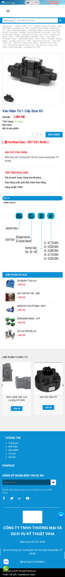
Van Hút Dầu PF (48, 396)
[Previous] (2, 392)
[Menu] (8, 11)
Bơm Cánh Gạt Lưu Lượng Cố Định (16, 398)
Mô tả (6, 198)
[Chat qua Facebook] (61, 515)
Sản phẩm (13, 450)
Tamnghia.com (26, 575)
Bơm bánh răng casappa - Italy (30, 37)
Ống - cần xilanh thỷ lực (38, 41)
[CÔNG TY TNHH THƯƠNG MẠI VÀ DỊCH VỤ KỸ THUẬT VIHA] (43, 11)
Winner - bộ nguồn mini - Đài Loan (34, 32)
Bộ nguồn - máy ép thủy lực (21, 45)
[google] (19, 498)
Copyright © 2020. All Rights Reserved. (19, 571)
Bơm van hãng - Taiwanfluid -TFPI (24, 47)
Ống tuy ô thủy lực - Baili (25, 43)
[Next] (62, 392)
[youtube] (27, 498)
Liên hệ (16, 408)
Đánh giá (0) (9, 203)
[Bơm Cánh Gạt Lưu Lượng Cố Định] (17, 378)
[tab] (32, 198)
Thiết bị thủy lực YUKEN (44, 26)
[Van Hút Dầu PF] (48, 378)
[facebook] (4, 498)
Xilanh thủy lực (17, 41)
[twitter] (11, 498)
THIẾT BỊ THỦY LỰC (23, 26)
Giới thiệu (13, 446)
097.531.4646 (37, 142)
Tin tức (12, 453)
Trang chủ (7, 26)
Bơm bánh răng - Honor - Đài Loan (43, 30)
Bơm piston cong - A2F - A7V (34, 35)
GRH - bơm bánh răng (16, 30)
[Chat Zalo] (6, 561)
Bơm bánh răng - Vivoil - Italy (32, 39)
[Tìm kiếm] (60, 20)
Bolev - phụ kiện (9, 32)
